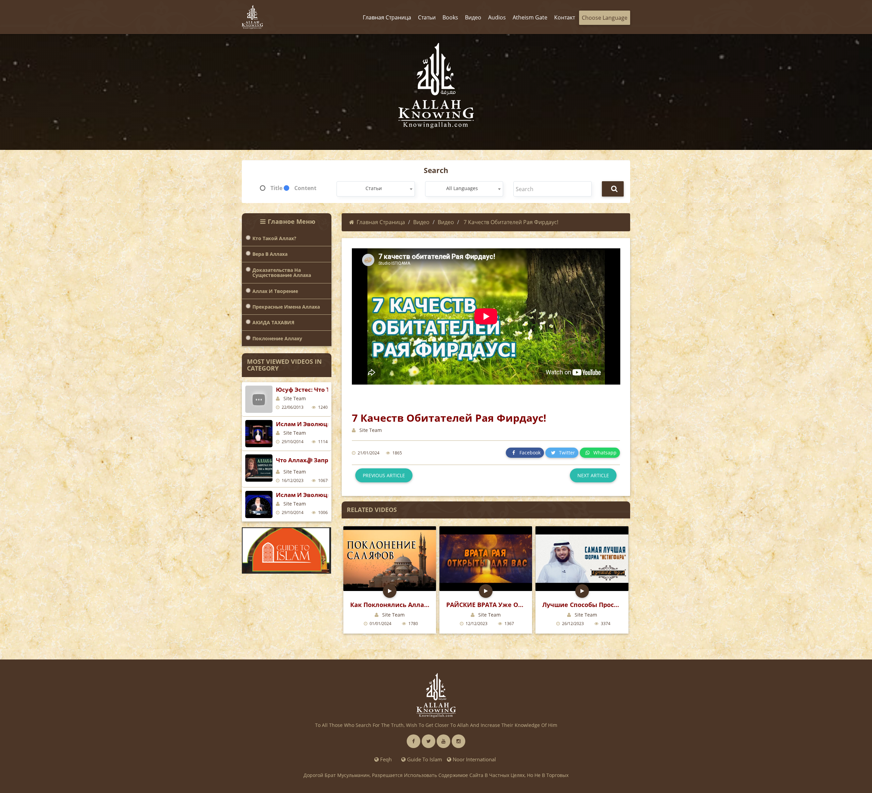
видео (446, 222)
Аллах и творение (275, 291)
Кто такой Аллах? (274, 238)
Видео (421, 222)
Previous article (384, 475)
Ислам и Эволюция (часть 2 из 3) (326, 495)
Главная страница (381, 222)
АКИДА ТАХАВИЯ (273, 322)
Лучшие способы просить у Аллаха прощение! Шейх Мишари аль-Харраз (581, 604)
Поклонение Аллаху (277, 338)
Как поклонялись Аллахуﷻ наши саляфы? (389, 604)
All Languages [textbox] (462, 188)
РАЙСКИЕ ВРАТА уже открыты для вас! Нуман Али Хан (485, 604)
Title (276, 188)
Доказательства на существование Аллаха (281, 272)
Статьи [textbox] (373, 188)
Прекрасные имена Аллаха (286, 306)
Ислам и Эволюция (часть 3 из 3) (326, 424)
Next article (593, 475)
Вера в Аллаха (269, 253)
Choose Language (604, 17)
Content (305, 188)
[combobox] (376, 189)
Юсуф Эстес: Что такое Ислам (320, 389)
